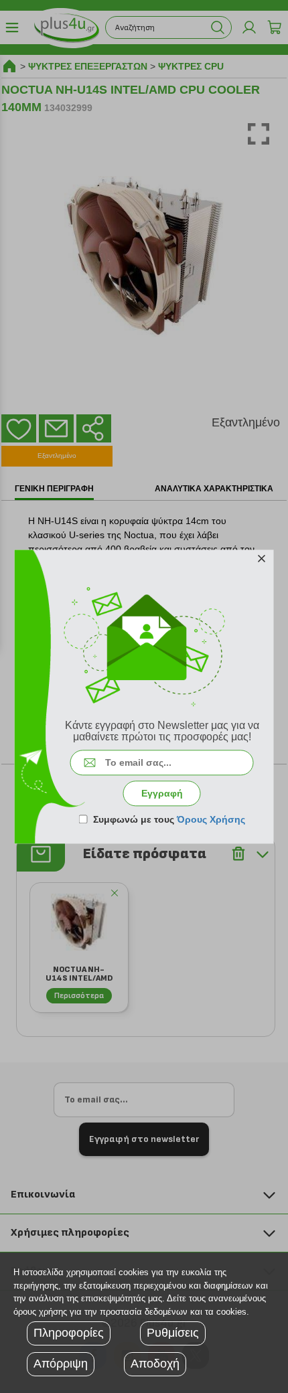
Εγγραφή (162, 793)
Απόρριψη (60, 1363)
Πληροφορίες (68, 1332)
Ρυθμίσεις (173, 1332)
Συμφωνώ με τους (169, 819)
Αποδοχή (155, 1363)
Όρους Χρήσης (211, 819)
